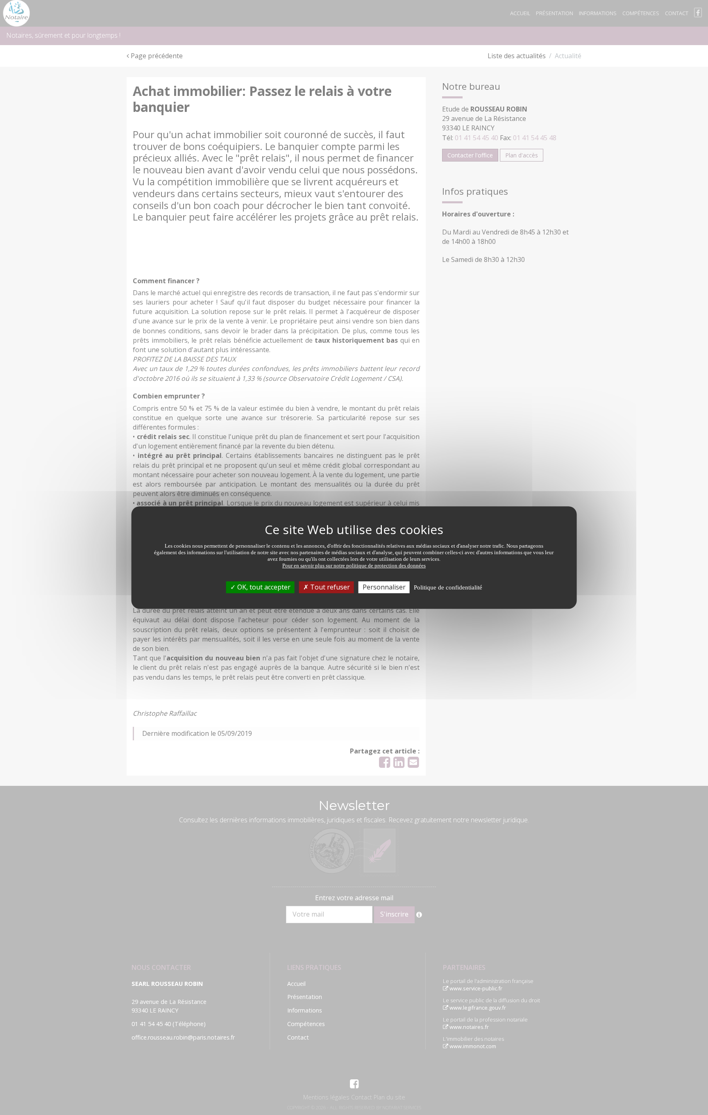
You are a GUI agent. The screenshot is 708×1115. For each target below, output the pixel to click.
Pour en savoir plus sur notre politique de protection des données (354, 565)
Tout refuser (329, 587)
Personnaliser (384, 587)
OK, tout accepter (263, 587)
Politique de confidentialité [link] (448, 587)
